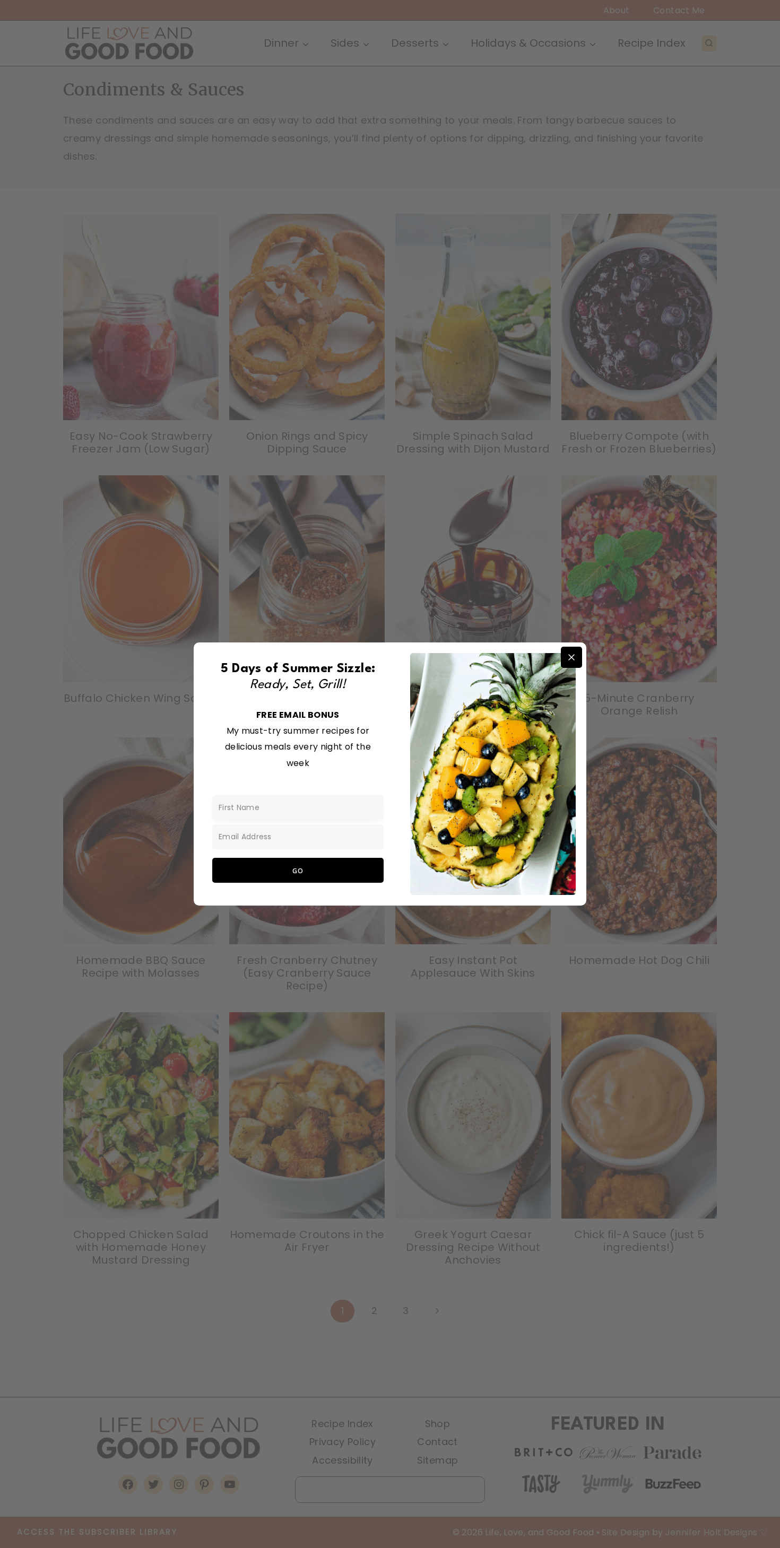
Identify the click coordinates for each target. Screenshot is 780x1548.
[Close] (571, 657)
